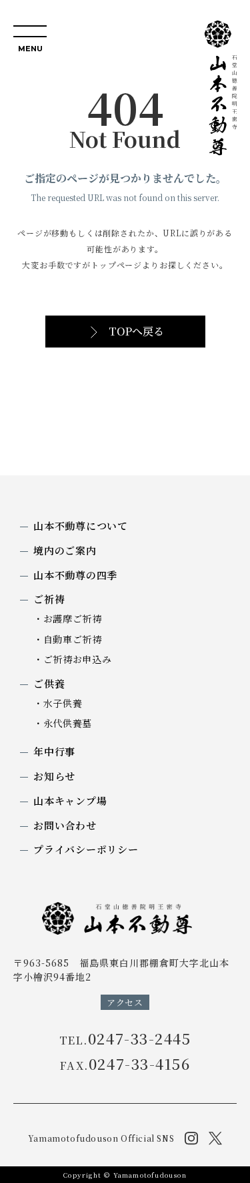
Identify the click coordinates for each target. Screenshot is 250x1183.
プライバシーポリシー (86, 849)
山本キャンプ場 (70, 801)
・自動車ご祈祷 (67, 639)
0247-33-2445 (125, 1038)
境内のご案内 (65, 550)
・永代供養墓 (62, 723)
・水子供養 (58, 703)
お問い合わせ (65, 825)
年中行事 (54, 751)
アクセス (125, 1002)
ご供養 (49, 683)
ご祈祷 (49, 599)
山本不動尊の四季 (75, 575)
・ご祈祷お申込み (72, 659)
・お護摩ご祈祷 (67, 618)
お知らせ (54, 776)
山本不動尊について (80, 526)
